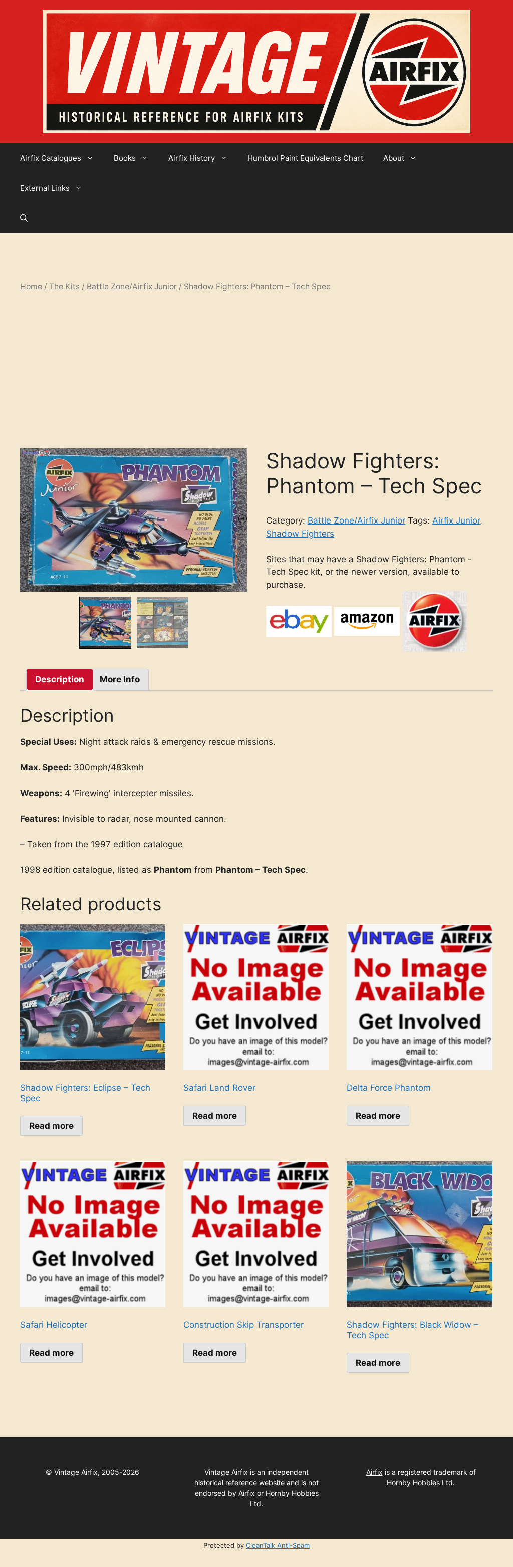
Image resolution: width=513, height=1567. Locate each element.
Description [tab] (59, 679)
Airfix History (191, 158)
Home (31, 286)
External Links (45, 188)
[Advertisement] (256, 370)
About (393, 158)
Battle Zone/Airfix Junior (132, 286)
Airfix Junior (456, 520)
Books (125, 158)
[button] (24, 218)
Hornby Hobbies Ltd (420, 1482)
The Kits (64, 286)
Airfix (374, 1472)
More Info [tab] (120, 679)
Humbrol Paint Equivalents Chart (305, 158)
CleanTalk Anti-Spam (278, 1545)
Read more (51, 1126)
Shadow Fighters (300, 534)
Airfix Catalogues (50, 158)
